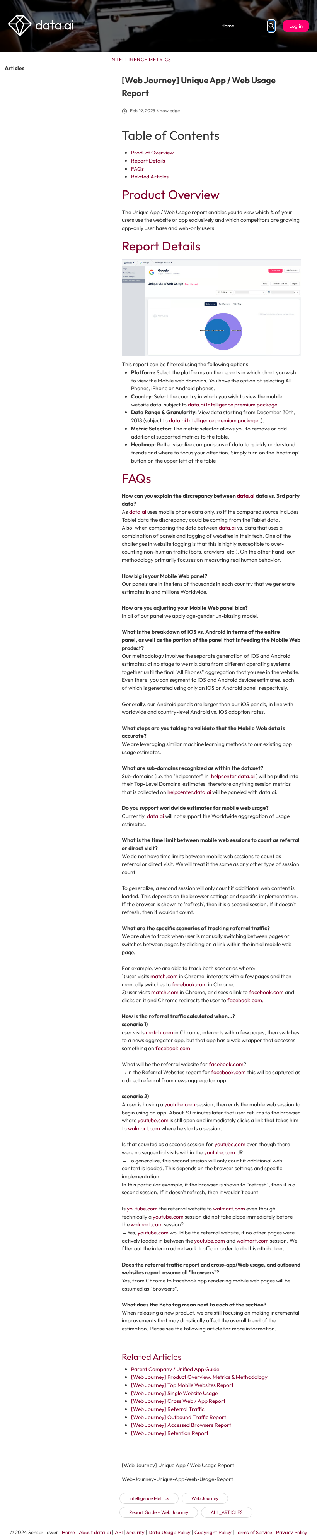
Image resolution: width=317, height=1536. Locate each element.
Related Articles (150, 176)
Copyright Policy (213, 1532)
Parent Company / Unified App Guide (175, 1369)
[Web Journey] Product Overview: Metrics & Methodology (199, 1376)
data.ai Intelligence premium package (232, 404)
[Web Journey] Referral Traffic (168, 1409)
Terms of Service (253, 1532)
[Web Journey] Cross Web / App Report (178, 1400)
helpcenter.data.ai (233, 776)
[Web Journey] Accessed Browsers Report (181, 1424)
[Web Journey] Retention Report (169, 1433)
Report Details (148, 160)
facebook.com (189, 984)
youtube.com (179, 1104)
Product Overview (152, 152)
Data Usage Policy (169, 1532)
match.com (164, 976)
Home (227, 25)
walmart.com (144, 1128)
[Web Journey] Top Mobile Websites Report (182, 1385)
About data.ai (95, 1532)
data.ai (246, 495)
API (119, 1532)
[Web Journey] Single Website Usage (174, 1393)
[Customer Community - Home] (40, 25)
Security (135, 1532)
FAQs (137, 168)
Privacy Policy (291, 1532)
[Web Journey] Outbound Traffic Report (178, 1417)
